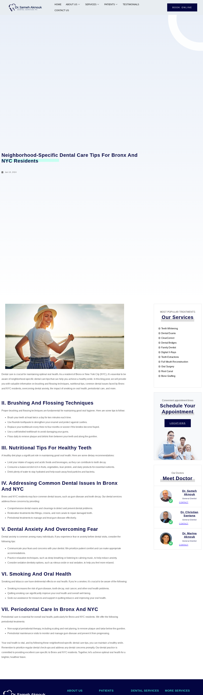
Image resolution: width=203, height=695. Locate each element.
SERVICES (90, 4)
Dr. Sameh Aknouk (189, 492)
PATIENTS (109, 4)
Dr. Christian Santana (189, 514)
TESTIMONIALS (131, 4)
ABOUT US (71, 4)
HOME (58, 4)
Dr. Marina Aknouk (189, 535)
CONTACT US (62, 10)
